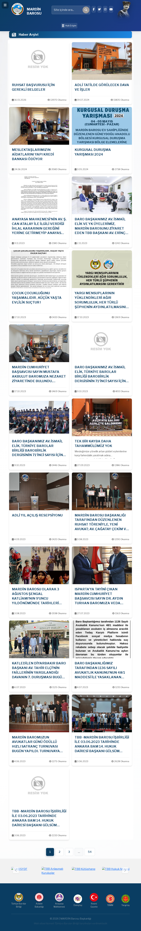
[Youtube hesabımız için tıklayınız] (111, 9)
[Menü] (5, 5)
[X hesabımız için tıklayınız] (99, 9)
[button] (125, 870)
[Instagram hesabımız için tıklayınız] (105, 9)
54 (90, 852)
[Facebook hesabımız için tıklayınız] (93, 9)
